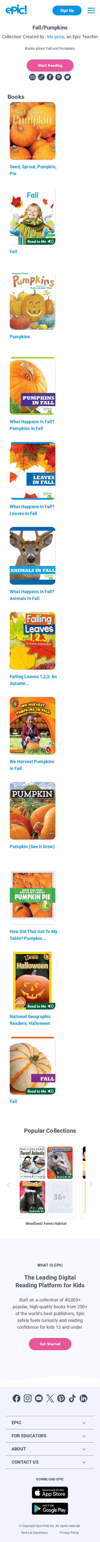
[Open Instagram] (28, 1398)
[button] (46, 1180)
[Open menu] (91, 10)
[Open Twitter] (50, 1398)
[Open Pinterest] (61, 1398)
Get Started (50, 1343)
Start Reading (50, 65)
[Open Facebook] (16, 1398)
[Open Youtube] (39, 1398)
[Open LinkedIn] (83, 1398)
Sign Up (67, 10)
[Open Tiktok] (72, 1398)
